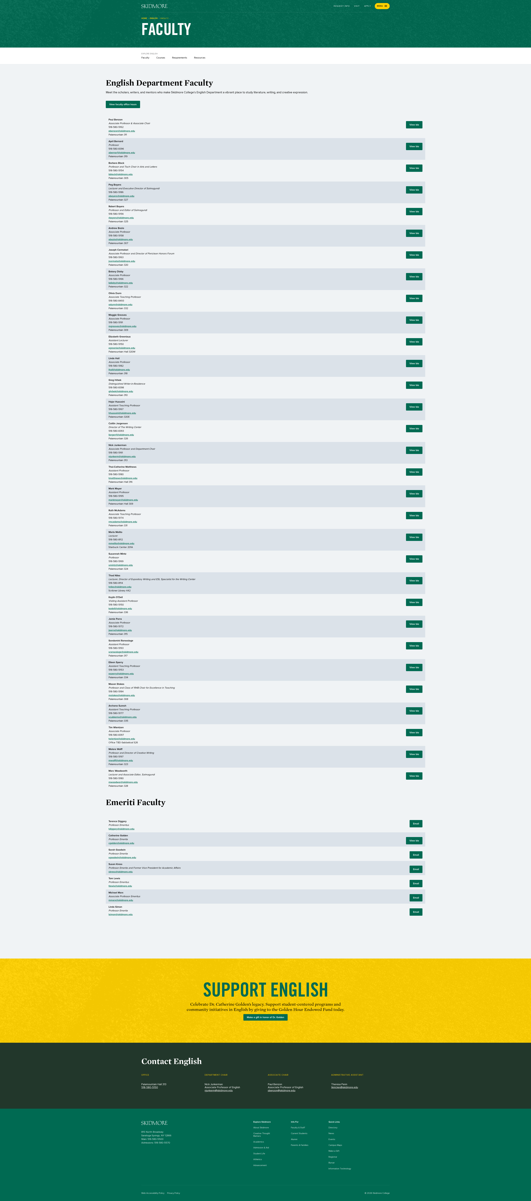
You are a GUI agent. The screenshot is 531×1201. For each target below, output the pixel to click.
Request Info (342, 6)
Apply (367, 6)
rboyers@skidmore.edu (121, 217)
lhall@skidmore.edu (119, 369)
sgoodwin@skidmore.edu (122, 857)
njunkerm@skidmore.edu (122, 456)
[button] (382, 6)
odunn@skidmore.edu (120, 304)
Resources (199, 58)
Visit (357, 6)
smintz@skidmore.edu (121, 565)
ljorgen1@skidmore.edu (121, 434)
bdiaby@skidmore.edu (121, 282)
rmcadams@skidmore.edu (123, 521)
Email (416, 823)
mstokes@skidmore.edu (122, 695)
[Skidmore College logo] (196, 1123)
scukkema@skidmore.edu (123, 717)
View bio (414, 124)
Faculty (145, 58)
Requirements (179, 58)
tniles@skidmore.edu (120, 586)
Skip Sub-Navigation (265, 37)
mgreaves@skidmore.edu (122, 326)
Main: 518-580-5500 (152, 1139)
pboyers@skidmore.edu (121, 196)
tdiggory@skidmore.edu (121, 828)
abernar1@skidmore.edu (122, 152)
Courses (160, 58)
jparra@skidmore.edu (120, 630)
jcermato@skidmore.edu (122, 261)
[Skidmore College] (154, 6)
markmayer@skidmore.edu (123, 499)
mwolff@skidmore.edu (121, 760)
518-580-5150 (149, 1087)
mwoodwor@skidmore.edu (123, 782)
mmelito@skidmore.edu (121, 543)
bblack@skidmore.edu (121, 174)
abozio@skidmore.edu (121, 239)
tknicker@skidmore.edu (344, 1087)
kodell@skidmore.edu (120, 608)
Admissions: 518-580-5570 (155, 1143)
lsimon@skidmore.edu (121, 914)
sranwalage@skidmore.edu (123, 651)
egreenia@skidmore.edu (122, 347)
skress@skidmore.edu (121, 871)
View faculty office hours (123, 104)
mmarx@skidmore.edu (121, 900)
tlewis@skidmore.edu (120, 885)
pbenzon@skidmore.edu (122, 130)
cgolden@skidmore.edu (121, 843)
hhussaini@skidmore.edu (122, 413)
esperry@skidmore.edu (121, 673)
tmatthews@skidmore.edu (123, 478)
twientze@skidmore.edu (122, 738)
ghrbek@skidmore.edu (121, 391)
